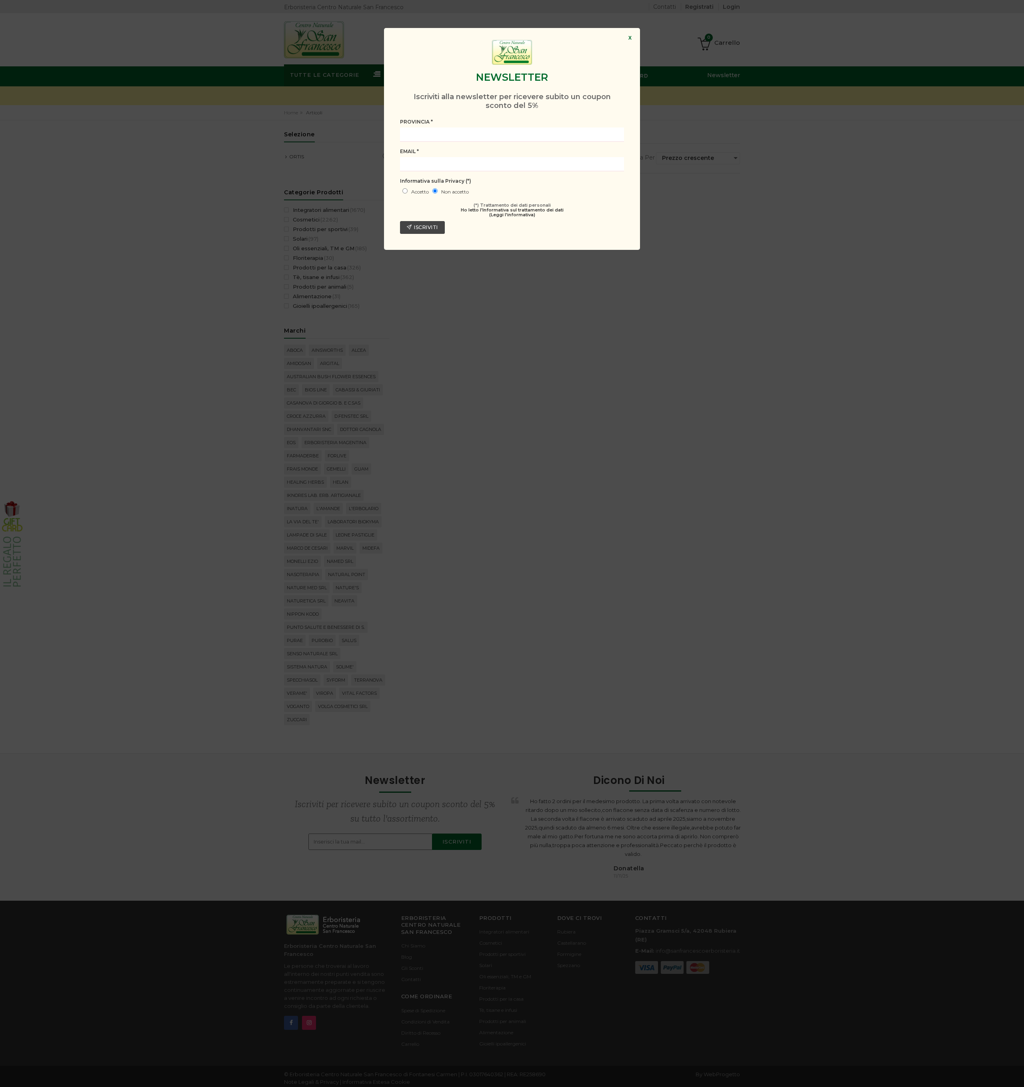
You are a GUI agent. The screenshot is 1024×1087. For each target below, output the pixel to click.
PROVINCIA (416, 122)
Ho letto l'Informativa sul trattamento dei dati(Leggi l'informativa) (512, 212)
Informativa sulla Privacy (435, 181)
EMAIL (409, 151)
